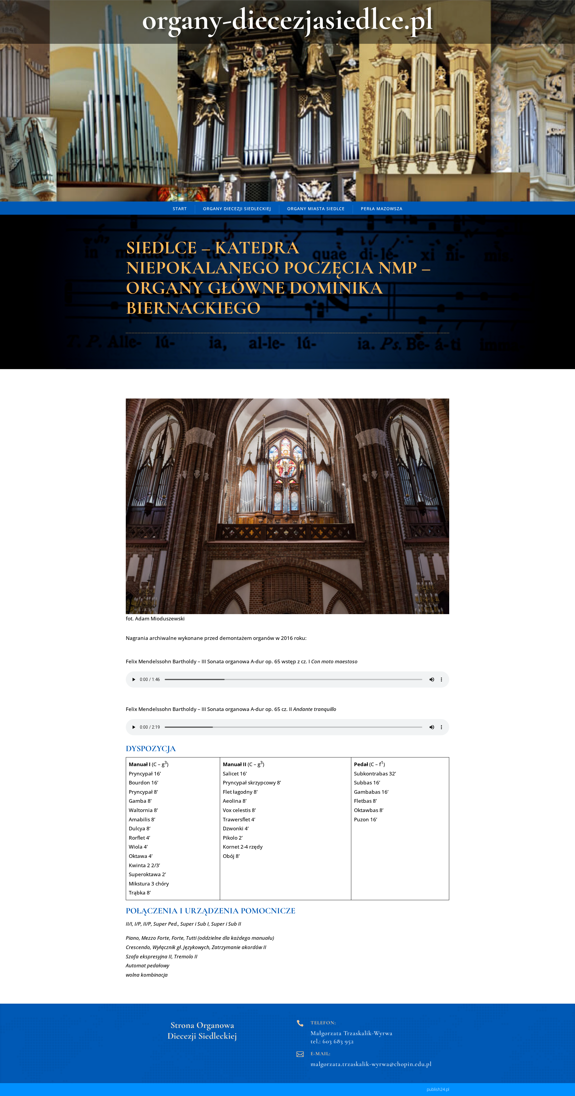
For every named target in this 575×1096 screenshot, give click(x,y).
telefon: (323, 1023)
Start (180, 208)
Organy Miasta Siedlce (316, 208)
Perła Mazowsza (381, 208)
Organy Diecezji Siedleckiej (237, 208)
